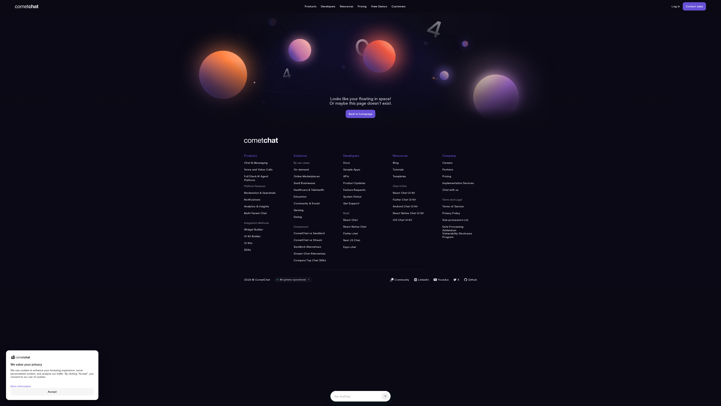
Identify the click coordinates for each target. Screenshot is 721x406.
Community (401, 279)
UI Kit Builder (252, 236)
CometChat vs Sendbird (309, 233)
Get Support (351, 203)
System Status (352, 196)
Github (472, 279)
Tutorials (398, 169)
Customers (398, 6)
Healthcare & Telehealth (309, 189)
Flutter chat (350, 233)
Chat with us (450, 189)
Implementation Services (458, 183)
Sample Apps (351, 169)
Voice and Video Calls (258, 169)
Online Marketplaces (307, 176)
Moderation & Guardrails (259, 192)
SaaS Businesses (304, 183)
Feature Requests (354, 189)
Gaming (299, 210)
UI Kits (248, 243)
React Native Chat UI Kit (408, 213)
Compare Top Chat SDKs (310, 260)
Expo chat (349, 246)
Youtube (443, 279)
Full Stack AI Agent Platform (256, 176)
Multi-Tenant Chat (255, 213)
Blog (396, 162)
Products (310, 6)
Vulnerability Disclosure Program (457, 233)
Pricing (362, 6)
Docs (346, 162)
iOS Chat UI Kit (402, 219)
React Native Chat (355, 226)
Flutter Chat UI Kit (404, 199)
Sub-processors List (455, 219)
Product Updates (354, 183)
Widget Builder (253, 229)
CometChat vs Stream (308, 240)
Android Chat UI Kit (405, 206)
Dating (298, 216)
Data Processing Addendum (452, 227)
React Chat (350, 219)
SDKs (247, 249)
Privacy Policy (451, 213)
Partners (447, 169)
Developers (328, 6)
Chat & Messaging (256, 162)
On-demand (301, 169)
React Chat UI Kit (404, 192)
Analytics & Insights (256, 206)
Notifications (252, 199)
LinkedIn (423, 279)
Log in (676, 6)
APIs (346, 176)
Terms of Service (453, 206)
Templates (399, 176)
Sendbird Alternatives (307, 246)
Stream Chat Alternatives (310, 253)
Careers (447, 162)
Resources (346, 6)
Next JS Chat (351, 240)
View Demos (379, 6)
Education (300, 196)
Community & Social (307, 203)
